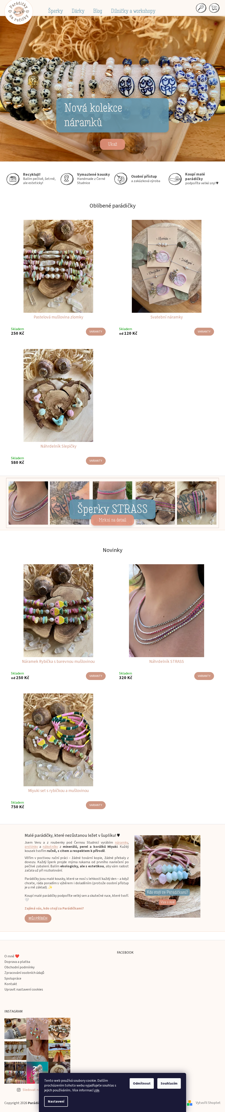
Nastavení (54, 1101)
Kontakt (10, 984)
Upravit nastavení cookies (23, 990)
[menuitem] (54, 10)
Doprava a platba (17, 962)
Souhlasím (167, 1083)
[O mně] (166, 877)
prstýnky (29, 847)
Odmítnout (140, 1083)
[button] (16, 88)
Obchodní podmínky (19, 968)
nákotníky (48, 847)
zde (95, 1090)
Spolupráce (12, 979)
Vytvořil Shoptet (204, 1103)
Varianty (94, 333)
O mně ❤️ (11, 957)
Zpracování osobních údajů (24, 973)
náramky (119, 843)
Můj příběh (36, 918)
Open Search (197, 7)
